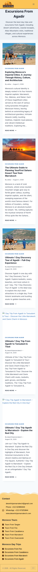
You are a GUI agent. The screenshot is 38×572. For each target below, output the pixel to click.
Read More (10, 130)
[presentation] (19, 54)
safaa (9, 84)
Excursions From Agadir (14, 68)
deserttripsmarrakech (14, 267)
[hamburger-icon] (33, 568)
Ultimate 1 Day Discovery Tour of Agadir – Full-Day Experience (18, 260)
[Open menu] (33, 4)
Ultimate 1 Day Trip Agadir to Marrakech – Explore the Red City (19, 430)
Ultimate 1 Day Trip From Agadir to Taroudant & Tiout (17, 344)
